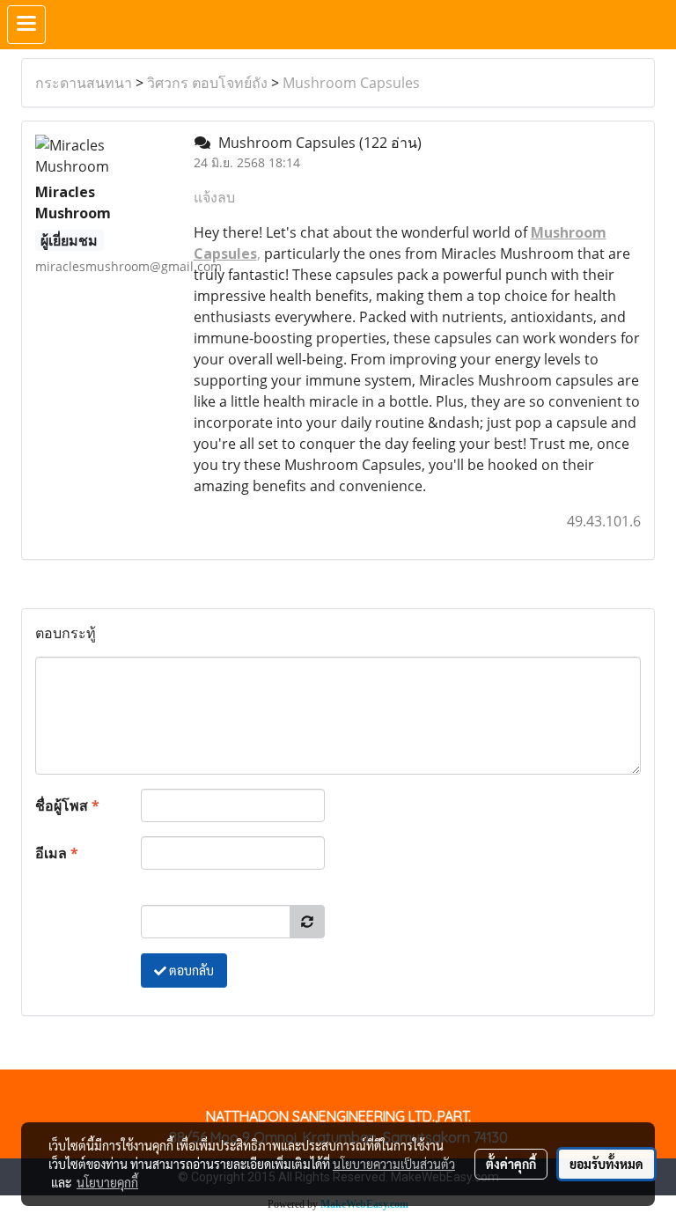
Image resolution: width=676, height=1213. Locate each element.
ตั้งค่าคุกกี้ (511, 1164)
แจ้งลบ (214, 197)
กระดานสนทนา (83, 82)
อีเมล (56, 853)
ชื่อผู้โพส (67, 805)
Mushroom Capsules (351, 82)
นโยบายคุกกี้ (107, 1182)
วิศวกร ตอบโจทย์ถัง (207, 82)
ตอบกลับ (190, 970)
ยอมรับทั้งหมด (606, 1164)
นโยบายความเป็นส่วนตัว (394, 1164)
